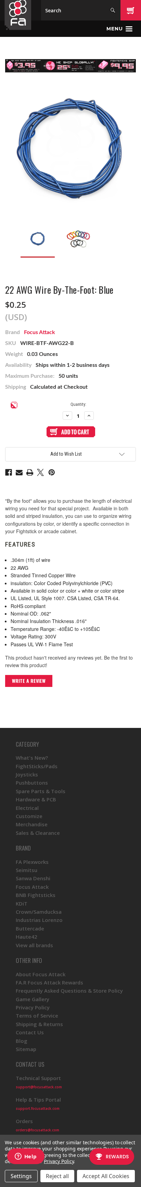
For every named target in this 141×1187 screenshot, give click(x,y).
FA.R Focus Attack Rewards (49, 982)
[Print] (29, 472)
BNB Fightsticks (35, 895)
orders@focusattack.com (37, 1130)
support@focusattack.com (39, 1087)
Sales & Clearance (38, 832)
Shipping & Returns (39, 1024)
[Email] (19, 472)
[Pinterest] (51, 472)
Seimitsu (26, 870)
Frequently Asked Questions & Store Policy (69, 990)
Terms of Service (37, 1015)
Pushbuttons (32, 782)
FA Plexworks (32, 861)
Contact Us (30, 1032)
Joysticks (27, 774)
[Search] (112, 10)
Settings (21, 1176)
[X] (40, 472)
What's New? (32, 757)
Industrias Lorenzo (39, 919)
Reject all (57, 1176)
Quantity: (78, 404)
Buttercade (30, 928)
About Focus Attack (40, 974)
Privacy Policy (33, 1007)
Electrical (27, 807)
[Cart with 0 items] (130, 10)
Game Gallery (32, 999)
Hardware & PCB (36, 799)
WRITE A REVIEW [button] (29, 680)
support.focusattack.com (38, 1108)
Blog (21, 1040)
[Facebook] (8, 472)
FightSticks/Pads (36, 766)
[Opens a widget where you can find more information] (25, 1156)
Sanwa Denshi (33, 878)
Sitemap (26, 1049)
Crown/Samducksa (39, 911)
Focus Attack (39, 332)
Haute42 (26, 936)
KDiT (21, 903)
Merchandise (32, 824)
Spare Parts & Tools (40, 791)
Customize (29, 816)
